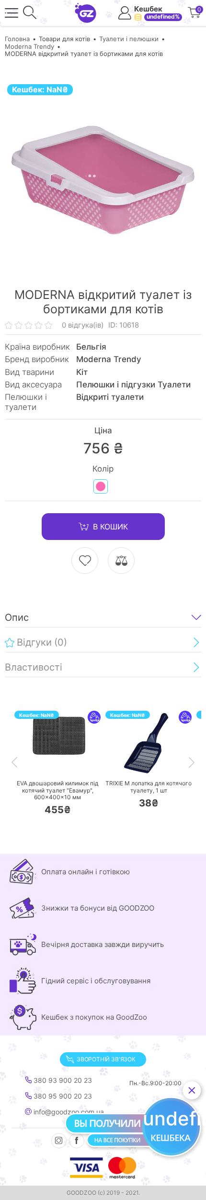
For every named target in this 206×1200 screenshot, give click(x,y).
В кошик (110, 526)
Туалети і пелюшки (129, 39)
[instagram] (59, 1140)
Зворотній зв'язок (106, 1059)
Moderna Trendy (29, 46)
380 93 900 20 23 (62, 1080)
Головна (17, 39)
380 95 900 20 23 (62, 1096)
